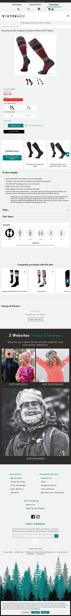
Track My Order (18, 482)
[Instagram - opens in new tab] (38, 516)
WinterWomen (35, 5)
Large (12, 115)
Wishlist (15, 492)
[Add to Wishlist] (26, 125)
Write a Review (35, 319)
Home (3, 26)
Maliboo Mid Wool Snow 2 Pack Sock (14, 291)
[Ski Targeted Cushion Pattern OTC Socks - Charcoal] (29, 81)
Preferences (26, 612)
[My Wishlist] (28, 9)
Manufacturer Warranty (52, 492)
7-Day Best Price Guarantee (35, 1)
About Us (30, 505)
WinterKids (17, 5)
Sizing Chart (7, 121)
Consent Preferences (35, 549)
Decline (35, 612)
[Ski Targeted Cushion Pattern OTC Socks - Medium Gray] (40, 81)
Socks (13, 26)
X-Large (28, 115)
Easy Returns (17, 489)
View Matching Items (35, 125)
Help (43, 482)
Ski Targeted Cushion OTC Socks (35, 165)
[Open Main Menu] (59, 16)
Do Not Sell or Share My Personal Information (40, 552)
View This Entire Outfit (12, 158)
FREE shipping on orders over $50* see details (35, 23)
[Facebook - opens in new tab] (33, 516)
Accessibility (40, 554)
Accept (45, 612)
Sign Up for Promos (35, 508)
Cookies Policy (19, 552)
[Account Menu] (39, 9)
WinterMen (54, 5)
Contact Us (46, 478)
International (47, 489)
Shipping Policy (48, 485)
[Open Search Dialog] (18, 9)
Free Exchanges (18, 485)
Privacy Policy (7, 552)
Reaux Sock (42, 291)
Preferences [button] (37, 608)
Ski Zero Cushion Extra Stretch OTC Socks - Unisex (58, 165)
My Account (16, 478)
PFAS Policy (30, 554)
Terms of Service (62, 552)
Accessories (8, 26)
